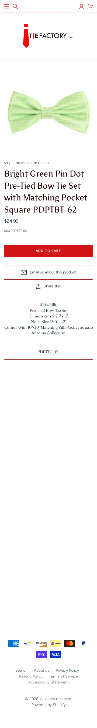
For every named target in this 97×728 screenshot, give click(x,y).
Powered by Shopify (49, 705)
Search (21, 670)
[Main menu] (6, 6)
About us (41, 670)
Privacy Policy (67, 670)
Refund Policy (31, 676)
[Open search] (15, 6)
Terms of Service (63, 676)
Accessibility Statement (48, 682)
